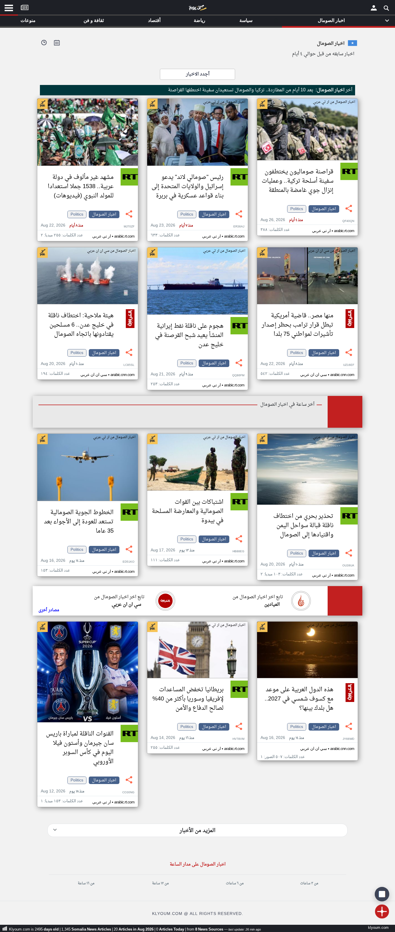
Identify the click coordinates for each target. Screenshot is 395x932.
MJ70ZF (129, 226)
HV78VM (238, 739)
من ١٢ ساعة (160, 883)
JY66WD (348, 739)
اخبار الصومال (324, 209)
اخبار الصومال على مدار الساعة (198, 864)
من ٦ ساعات (234, 883)
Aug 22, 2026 (62, 225)
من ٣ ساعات (309, 883)
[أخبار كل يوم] (197, 9)
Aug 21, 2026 (172, 374)
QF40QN (348, 221)
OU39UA (348, 565)
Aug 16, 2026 (62, 561)
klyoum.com (378, 927)
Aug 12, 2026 (62, 791)
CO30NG (128, 792)
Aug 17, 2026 (172, 550)
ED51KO (128, 562)
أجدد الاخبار (197, 74)
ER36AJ (238, 226)
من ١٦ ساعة (86, 883)
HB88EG (238, 551)
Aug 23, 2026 (172, 225)
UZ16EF (348, 365)
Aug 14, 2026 (172, 738)
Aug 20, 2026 (62, 364)
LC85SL (128, 365)
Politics (296, 209)
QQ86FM (238, 375)
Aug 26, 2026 (282, 220)
